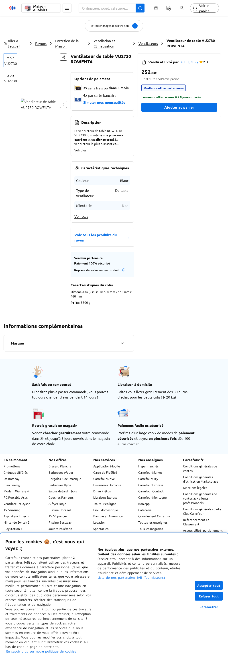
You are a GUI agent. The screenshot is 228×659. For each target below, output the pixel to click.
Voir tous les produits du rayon (95, 237)
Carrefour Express (150, 485)
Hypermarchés (148, 466)
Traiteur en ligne (104, 504)
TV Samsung (12, 510)
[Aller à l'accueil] (12, 8)
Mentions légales (195, 487)
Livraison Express (105, 497)
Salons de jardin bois (63, 491)
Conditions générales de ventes (200, 468)
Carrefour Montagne (152, 497)
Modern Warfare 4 (16, 491)
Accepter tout (208, 585)
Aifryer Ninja (57, 504)
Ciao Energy (12, 485)
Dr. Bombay (11, 479)
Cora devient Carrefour (154, 516)
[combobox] (112, 8)
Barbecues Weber (61, 472)
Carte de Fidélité (105, 472)
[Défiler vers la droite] (63, 104)
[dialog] (114, 596)
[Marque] (122, 343)
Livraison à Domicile (107, 485)
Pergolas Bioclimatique (65, 479)
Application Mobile (106, 466)
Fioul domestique (105, 510)
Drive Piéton (102, 491)
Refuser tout (209, 596)
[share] (63, 57)
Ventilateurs (148, 43)
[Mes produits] (168, 8)
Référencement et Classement (196, 522)
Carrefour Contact (151, 491)
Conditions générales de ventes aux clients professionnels (200, 498)
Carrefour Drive (104, 479)
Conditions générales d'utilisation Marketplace (200, 479)
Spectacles (100, 529)
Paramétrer (209, 607)
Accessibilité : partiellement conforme (203, 532)
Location (99, 522)
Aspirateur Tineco (16, 516)
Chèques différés (16, 472)
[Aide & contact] (156, 8)
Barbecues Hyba (60, 485)
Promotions (12, 466)
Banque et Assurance (108, 516)
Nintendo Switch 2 (17, 522)
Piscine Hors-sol (60, 510)
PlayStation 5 (13, 529)
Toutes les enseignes (152, 522)
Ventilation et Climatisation (104, 43)
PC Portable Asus (16, 497)
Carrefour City (148, 479)
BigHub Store (189, 62)
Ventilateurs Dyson (17, 504)
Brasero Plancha (60, 466)
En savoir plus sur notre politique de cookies (41, 651)
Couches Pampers (61, 497)
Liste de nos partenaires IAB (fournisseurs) (131, 577)
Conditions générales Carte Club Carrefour (202, 511)
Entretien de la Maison (67, 43)
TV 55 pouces (58, 516)
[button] (67, 8)
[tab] (10, 60)
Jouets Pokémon (60, 529)
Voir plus (80, 150)
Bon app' (144, 504)
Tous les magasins (150, 529)
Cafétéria (144, 510)
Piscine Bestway (60, 522)
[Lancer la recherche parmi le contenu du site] (140, 8)
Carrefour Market (150, 472)
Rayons (41, 43)
